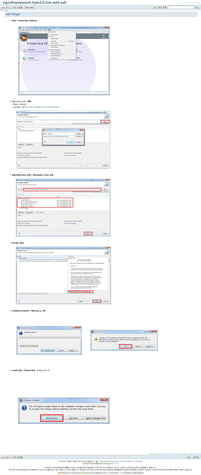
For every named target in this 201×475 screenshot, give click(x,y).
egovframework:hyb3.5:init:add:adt (34, 2)
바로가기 (114, 463)
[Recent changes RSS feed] (63, 473)
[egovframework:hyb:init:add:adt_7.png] (64, 449)
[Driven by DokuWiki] (137, 473)
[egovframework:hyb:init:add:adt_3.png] (64, 241)
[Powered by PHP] (100, 473)
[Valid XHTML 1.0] (113, 473)
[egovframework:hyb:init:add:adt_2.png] (64, 173)
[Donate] (88, 473)
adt (7, 10)
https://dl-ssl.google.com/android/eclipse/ (41, 107)
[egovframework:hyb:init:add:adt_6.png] (124, 367)
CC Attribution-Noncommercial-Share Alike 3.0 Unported (120, 461)
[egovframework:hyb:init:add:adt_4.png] (64, 309)
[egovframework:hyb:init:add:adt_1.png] (64, 99)
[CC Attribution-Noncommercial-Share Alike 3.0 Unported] (76, 473)
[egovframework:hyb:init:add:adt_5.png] (49, 367)
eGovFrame (189, 2)
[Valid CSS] (125, 473)
